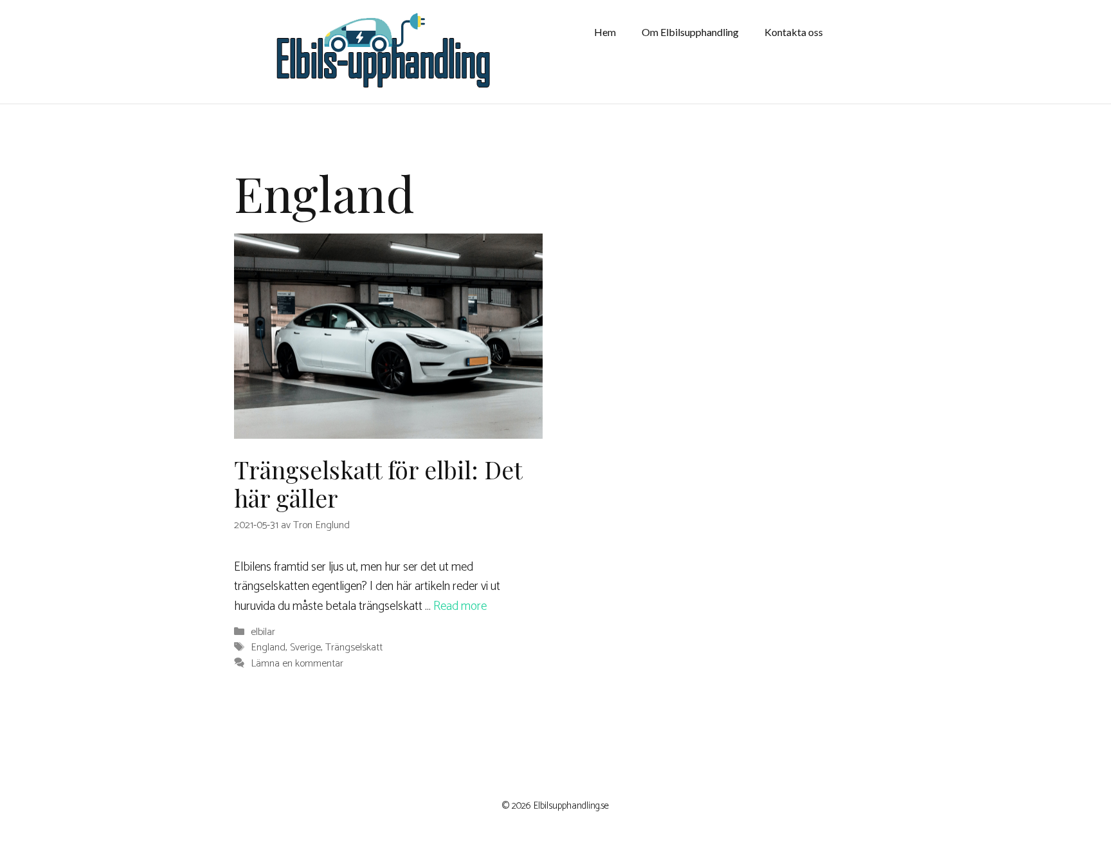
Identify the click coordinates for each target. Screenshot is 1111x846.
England (268, 648)
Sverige (305, 648)
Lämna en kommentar (297, 663)
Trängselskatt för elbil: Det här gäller (378, 483)
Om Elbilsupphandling (690, 32)
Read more (460, 606)
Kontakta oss (793, 32)
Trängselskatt (354, 648)
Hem (605, 32)
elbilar (263, 632)
